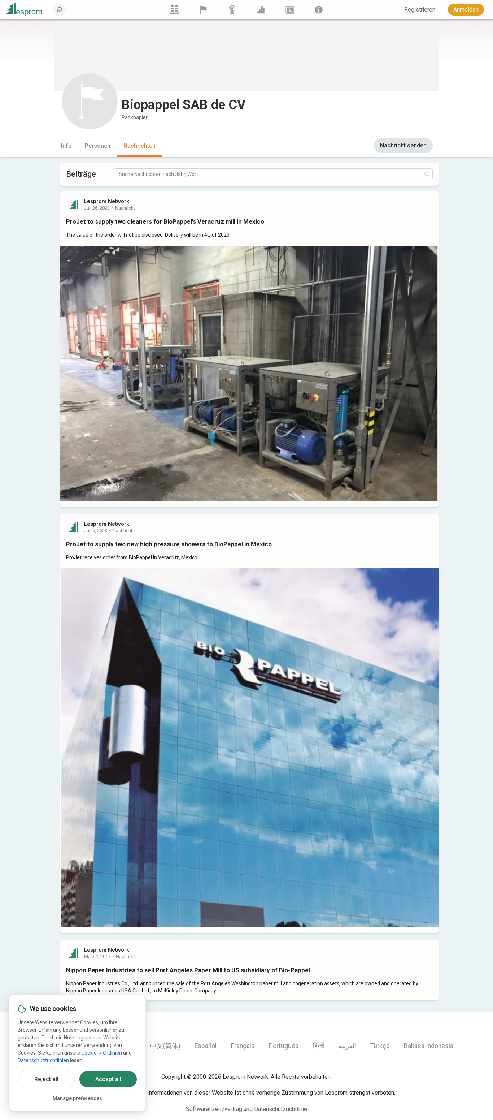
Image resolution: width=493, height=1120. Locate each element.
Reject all (46, 1079)
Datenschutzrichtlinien (43, 1060)
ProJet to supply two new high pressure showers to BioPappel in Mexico (169, 544)
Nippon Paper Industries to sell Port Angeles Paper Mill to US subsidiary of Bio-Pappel (188, 970)
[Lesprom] (318, 9)
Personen (97, 145)
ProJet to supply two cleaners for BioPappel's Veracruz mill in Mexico (165, 221)
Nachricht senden (403, 145)
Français (243, 1046)
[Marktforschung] (261, 9)
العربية (347, 1046)
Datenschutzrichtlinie (280, 1109)
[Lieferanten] (203, 9)
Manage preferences (77, 1098)
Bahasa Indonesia (428, 1046)
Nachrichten (139, 145)
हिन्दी (318, 1046)
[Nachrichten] (232, 9)
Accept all (108, 1079)
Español (206, 1046)
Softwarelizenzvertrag (214, 1109)
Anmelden (466, 9)
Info (66, 145)
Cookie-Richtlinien (101, 1053)
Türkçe (380, 1046)
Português (284, 1046)
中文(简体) (165, 1046)
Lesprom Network (106, 201)
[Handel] (174, 9)
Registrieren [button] (419, 9)
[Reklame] (289, 9)
